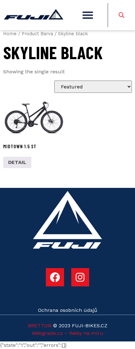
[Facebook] (55, 277)
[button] (87, 15)
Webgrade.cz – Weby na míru (67, 333)
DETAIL (17, 162)
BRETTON (39, 326)
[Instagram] (80, 277)
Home (10, 34)
